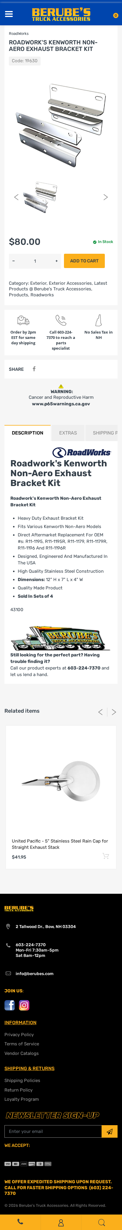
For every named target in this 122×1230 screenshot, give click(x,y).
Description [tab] (27, 433)
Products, (19, 295)
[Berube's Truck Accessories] (61, 13)
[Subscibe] (110, 1131)
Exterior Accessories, (71, 283)
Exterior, (39, 283)
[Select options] (105, 856)
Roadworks (42, 295)
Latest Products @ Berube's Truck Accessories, (58, 286)
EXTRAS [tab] (68, 433)
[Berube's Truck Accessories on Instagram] (24, 1005)
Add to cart (84, 261)
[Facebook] (34, 369)
